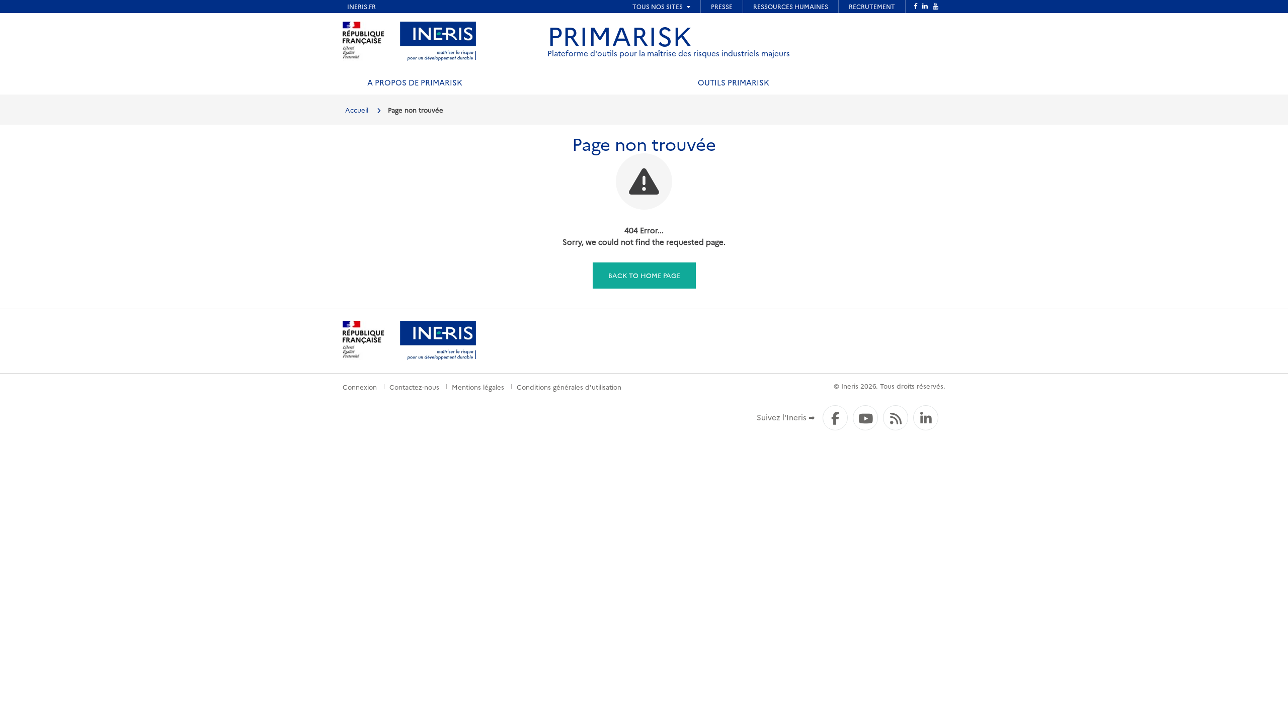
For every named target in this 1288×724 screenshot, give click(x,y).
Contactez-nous (414, 386)
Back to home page (644, 275)
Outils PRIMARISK (733, 82)
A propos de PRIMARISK (414, 82)
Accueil (356, 109)
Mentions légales (478, 386)
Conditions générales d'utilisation (569, 386)
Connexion (360, 386)
